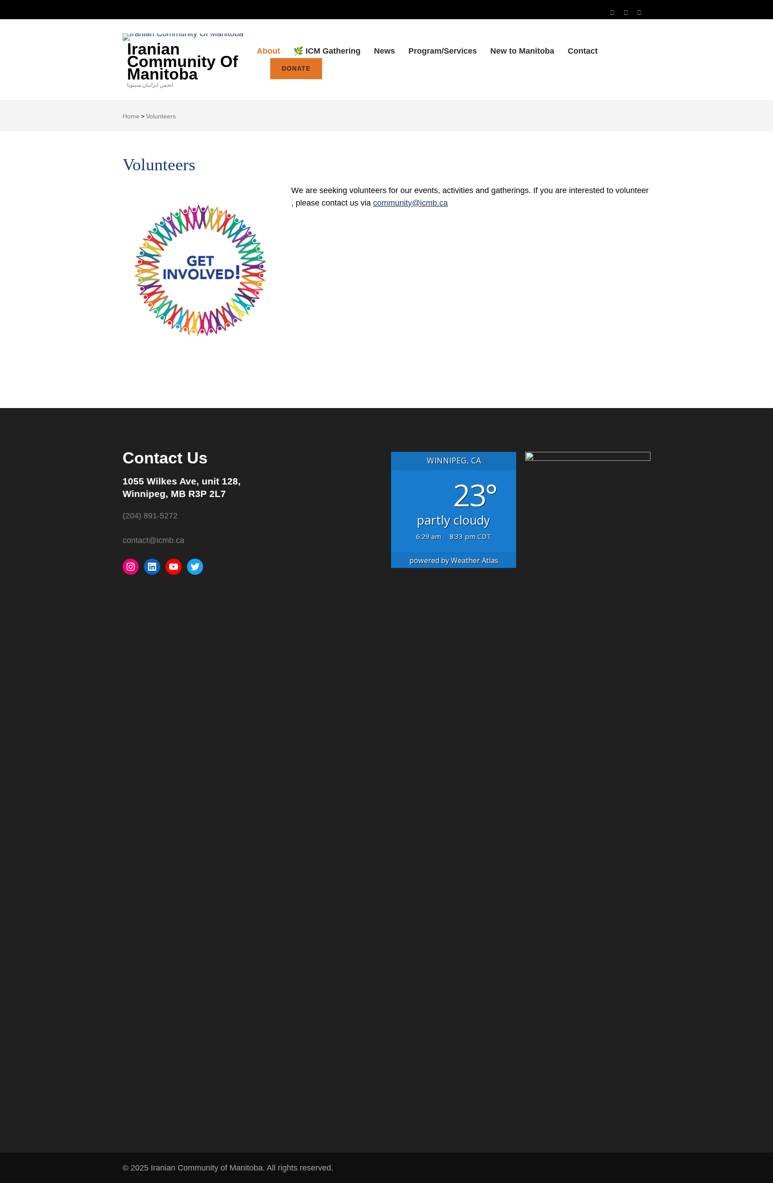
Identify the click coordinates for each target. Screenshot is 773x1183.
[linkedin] (639, 12)
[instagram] (612, 12)
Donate (296, 68)
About (268, 50)
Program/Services (442, 50)
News (384, 50)
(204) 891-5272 (150, 515)
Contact (583, 50)
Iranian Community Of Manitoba (182, 61)
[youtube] (626, 12)
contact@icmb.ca (153, 540)
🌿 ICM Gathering (327, 50)
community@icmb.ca (410, 202)
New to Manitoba (522, 50)
